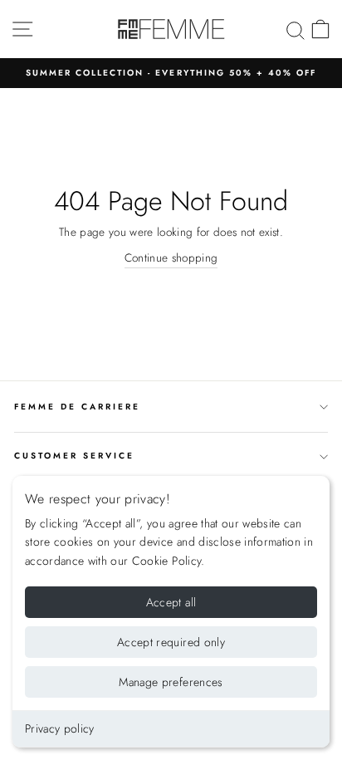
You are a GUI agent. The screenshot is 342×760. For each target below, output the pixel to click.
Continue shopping (171, 257)
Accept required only (171, 642)
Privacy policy (60, 728)
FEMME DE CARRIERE (77, 406)
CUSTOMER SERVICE (74, 455)
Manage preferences (170, 682)
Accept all (171, 602)
